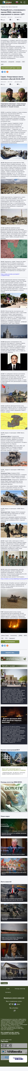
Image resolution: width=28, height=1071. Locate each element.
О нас (8, 988)
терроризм (12, 638)
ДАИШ (20, 635)
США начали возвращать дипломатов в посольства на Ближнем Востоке (13, 683)
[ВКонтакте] (2, 72)
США (23, 61)
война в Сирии (5, 635)
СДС (2, 638)
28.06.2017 (6, 17)
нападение (11, 61)
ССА (6, 638)
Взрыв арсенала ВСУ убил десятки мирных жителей (12, 720)
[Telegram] (5, 72)
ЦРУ (2, 64)
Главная (3, 7)
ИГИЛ (25, 635)
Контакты (8, 992)
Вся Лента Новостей (11, 7)
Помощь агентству (20, 988)
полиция (18, 61)
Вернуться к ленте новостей (14, 998)
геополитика (13, 635)
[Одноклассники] (7, 72)
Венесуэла (4, 61)
